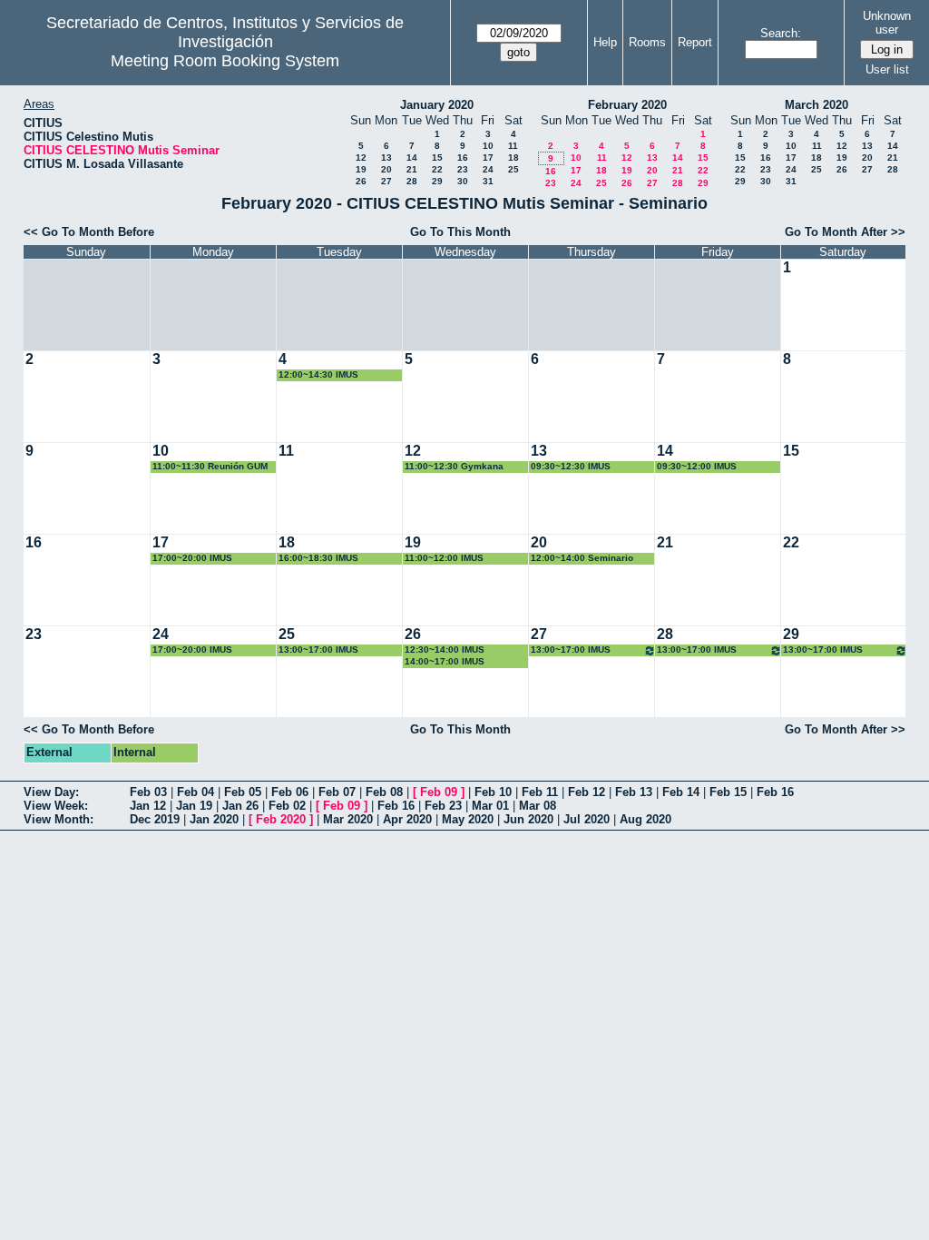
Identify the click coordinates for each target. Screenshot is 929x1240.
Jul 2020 (586, 819)
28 (411, 181)
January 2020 (437, 105)
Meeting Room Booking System (225, 61)
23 (462, 169)
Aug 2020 (645, 819)
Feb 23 (443, 805)
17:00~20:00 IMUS (192, 558)
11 (513, 146)
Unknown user (887, 22)
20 (386, 169)
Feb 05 (242, 792)
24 (488, 169)
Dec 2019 (155, 819)
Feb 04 (195, 792)
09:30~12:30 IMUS (571, 466)
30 (462, 181)
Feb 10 (493, 792)
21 (411, 169)
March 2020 (816, 105)
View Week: (56, 805)
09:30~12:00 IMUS (697, 466)
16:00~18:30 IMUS (318, 558)
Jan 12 (148, 805)
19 (361, 169)
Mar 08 (537, 805)
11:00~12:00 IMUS (444, 558)
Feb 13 (633, 792)
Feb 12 (586, 792)
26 (361, 181)
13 (386, 157)
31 (488, 181)
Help (605, 42)
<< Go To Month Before (89, 232)
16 (462, 157)
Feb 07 (337, 792)
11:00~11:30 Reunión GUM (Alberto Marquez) (210, 467)
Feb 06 (289, 792)
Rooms (647, 42)
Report (695, 42)
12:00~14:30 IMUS (318, 374)
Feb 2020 (281, 819)
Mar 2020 (348, 819)
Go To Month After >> (845, 232)
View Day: (51, 792)
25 (513, 169)
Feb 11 (540, 792)
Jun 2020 (528, 819)
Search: (780, 33)
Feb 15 (728, 792)
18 (513, 157)
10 (488, 146)
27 (386, 181)
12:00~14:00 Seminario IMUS (582, 559)
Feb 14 (680, 792)
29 (437, 181)
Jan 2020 (214, 819)
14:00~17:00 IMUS (444, 661)
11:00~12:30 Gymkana (454, 466)
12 (361, 157)
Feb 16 (775, 792)
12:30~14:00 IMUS (444, 649)
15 (437, 157)
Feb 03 (148, 792)
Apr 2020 (407, 819)
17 (488, 157)
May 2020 (468, 819)
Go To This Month (460, 232)
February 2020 (627, 105)
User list (887, 69)
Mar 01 (490, 805)
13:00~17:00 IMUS (318, 649)
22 (437, 169)
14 (411, 157)
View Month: (58, 819)
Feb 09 (438, 792)
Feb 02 (287, 805)
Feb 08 (384, 792)
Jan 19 (194, 805)
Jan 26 (240, 805)
